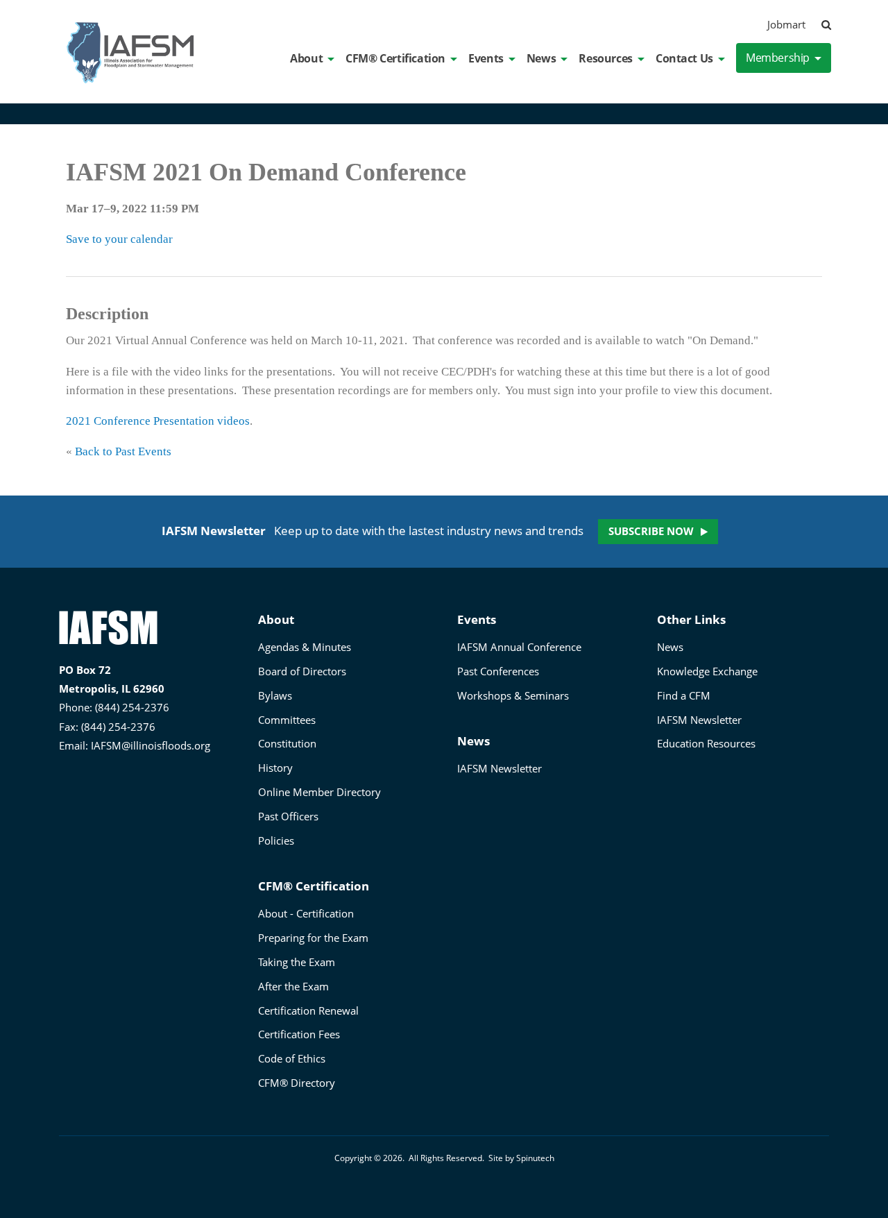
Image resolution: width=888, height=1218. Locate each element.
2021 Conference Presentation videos (158, 421)
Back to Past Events (123, 451)
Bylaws (275, 695)
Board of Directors (302, 671)
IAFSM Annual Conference (519, 647)
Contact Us (684, 58)
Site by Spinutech (521, 1158)
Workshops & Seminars (513, 695)
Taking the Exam (296, 962)
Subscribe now (651, 531)
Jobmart (786, 24)
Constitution (287, 743)
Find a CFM (683, 695)
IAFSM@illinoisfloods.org (150, 745)
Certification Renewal (308, 1010)
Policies (276, 840)
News (541, 58)
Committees (287, 720)
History (275, 768)
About (306, 58)
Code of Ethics (291, 1058)
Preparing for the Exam (313, 938)
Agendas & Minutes (304, 647)
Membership (778, 57)
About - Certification (306, 913)
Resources (605, 58)
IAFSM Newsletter (499, 768)
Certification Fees (299, 1034)
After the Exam (293, 986)
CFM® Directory (296, 1083)
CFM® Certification (395, 58)
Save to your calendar (119, 239)
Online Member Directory (319, 792)
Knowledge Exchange (707, 671)
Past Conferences (498, 671)
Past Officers (288, 816)
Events (486, 58)
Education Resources (706, 743)
